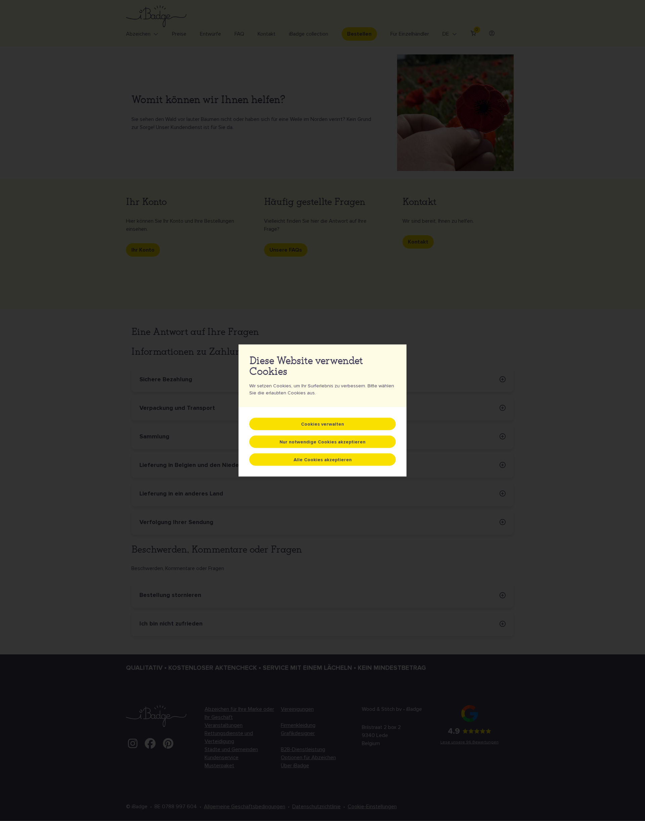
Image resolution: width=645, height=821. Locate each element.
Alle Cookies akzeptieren (323, 460)
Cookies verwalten (322, 424)
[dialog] (322, 411)
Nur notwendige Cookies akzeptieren (323, 442)
